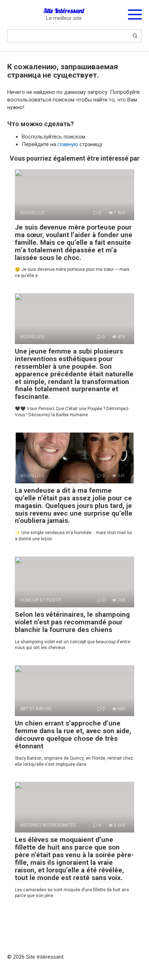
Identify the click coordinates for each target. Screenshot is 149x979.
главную (68, 144)
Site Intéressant (63, 11)
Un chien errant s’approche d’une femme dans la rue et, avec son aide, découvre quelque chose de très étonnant (73, 734)
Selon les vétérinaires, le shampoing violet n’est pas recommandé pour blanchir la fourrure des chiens (72, 622)
